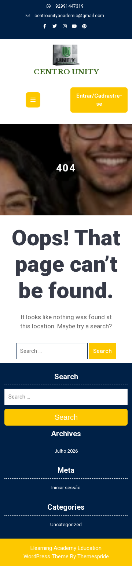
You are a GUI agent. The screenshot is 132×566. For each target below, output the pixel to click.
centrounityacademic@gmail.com (68, 15)
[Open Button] (33, 100)
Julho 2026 (66, 451)
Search (102, 351)
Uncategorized (66, 524)
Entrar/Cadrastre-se (99, 100)
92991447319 (69, 6)
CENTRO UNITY (66, 72)
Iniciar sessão (66, 487)
